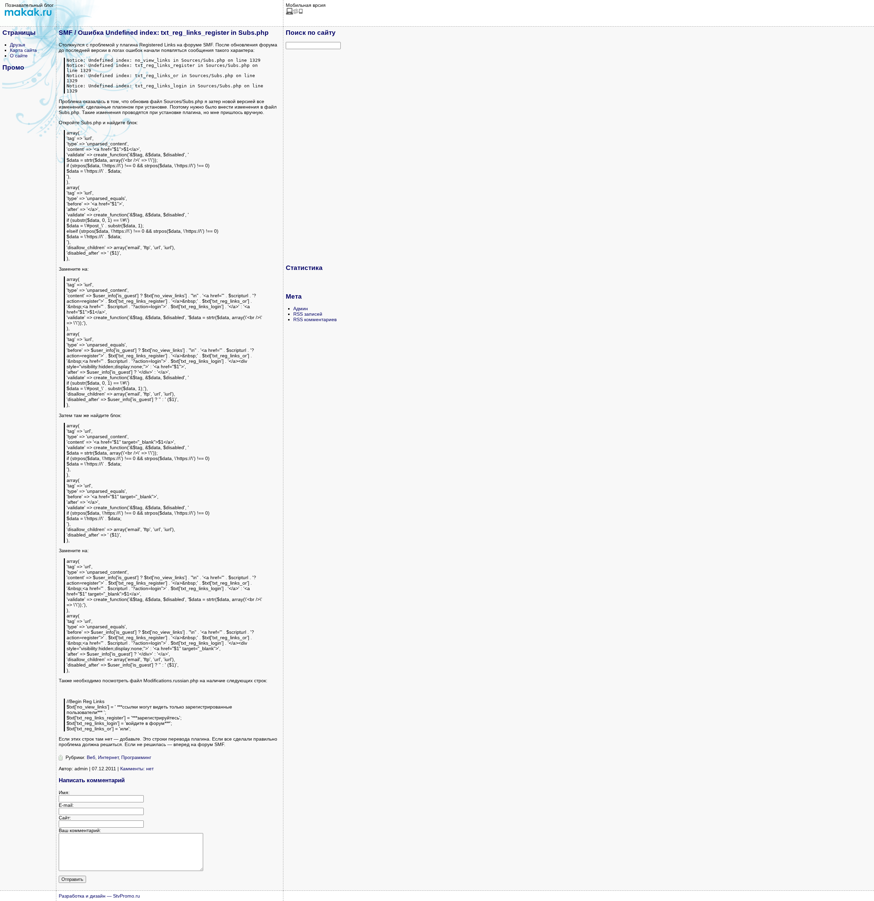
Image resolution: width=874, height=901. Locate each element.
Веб (91, 757)
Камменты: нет (137, 768)
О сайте (19, 55)
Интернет (108, 757)
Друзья (17, 44)
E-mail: (66, 805)
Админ (300, 308)
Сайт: (65, 817)
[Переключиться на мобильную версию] (294, 13)
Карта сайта (23, 50)
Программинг (136, 757)
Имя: (64, 792)
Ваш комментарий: (80, 830)
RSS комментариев (315, 319)
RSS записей (307, 314)
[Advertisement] (313, 156)
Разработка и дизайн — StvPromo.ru (99, 896)
